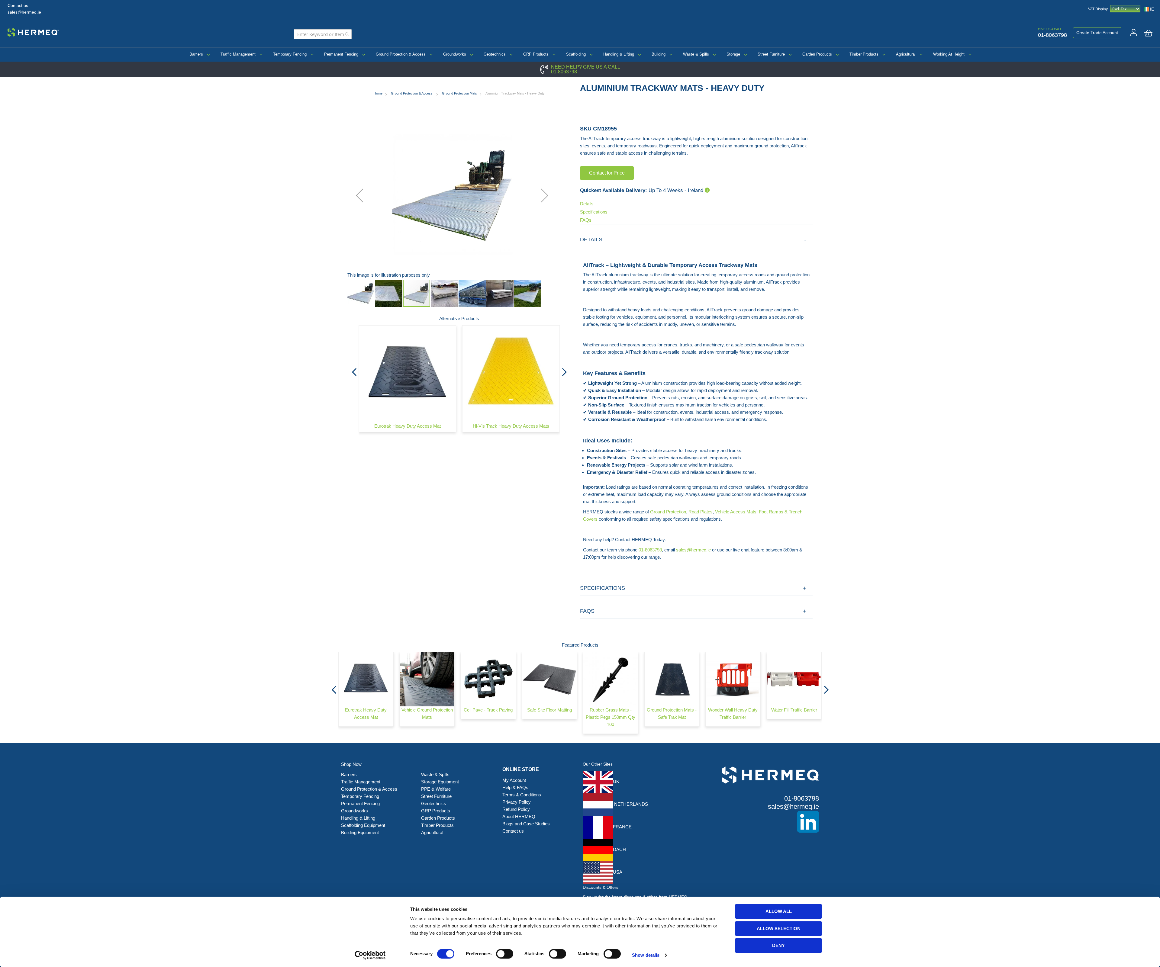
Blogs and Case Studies (526, 823)
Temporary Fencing (290, 54)
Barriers (196, 54)
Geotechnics (495, 54)
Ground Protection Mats (459, 93)
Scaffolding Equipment (363, 825)
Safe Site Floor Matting (549, 709)
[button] (359, 195)
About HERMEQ (518, 816)
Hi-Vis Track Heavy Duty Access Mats (511, 426)
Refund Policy (516, 809)
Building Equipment (360, 832)
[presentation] (354, 370)
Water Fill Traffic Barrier (794, 709)
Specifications (593, 211)
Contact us (513, 831)
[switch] (504, 954)
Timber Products (863, 54)
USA (617, 872)
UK (616, 781)
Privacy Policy (516, 802)
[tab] (696, 239)
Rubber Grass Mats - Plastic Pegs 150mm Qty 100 (610, 717)
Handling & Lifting (618, 54)
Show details (645, 955)
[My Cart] (1148, 33)
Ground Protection (668, 511)
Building (658, 54)
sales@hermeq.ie (24, 12)
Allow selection (779, 928)
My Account (514, 780)
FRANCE (622, 826)
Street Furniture (771, 54)
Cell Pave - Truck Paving (488, 709)
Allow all (778, 911)
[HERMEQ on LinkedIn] (761, 822)
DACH (619, 849)
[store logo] (33, 31)
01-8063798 (564, 71)
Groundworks (454, 54)
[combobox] (323, 34)
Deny (778, 945)
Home (378, 93)
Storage (733, 54)
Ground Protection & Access (401, 54)
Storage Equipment (440, 781)
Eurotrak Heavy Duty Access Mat (407, 426)
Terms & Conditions (521, 794)
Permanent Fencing (341, 54)
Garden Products (817, 54)
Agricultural (906, 54)
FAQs (585, 220)
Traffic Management (238, 54)
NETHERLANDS (630, 804)
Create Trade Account (1097, 32)
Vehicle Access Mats (735, 511)
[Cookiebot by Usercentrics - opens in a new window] (370, 955)
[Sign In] (1133, 32)
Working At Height (949, 54)
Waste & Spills (696, 54)
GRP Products (536, 54)
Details (587, 203)
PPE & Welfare (436, 789)
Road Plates (700, 511)
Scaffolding (576, 54)
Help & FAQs (515, 787)
